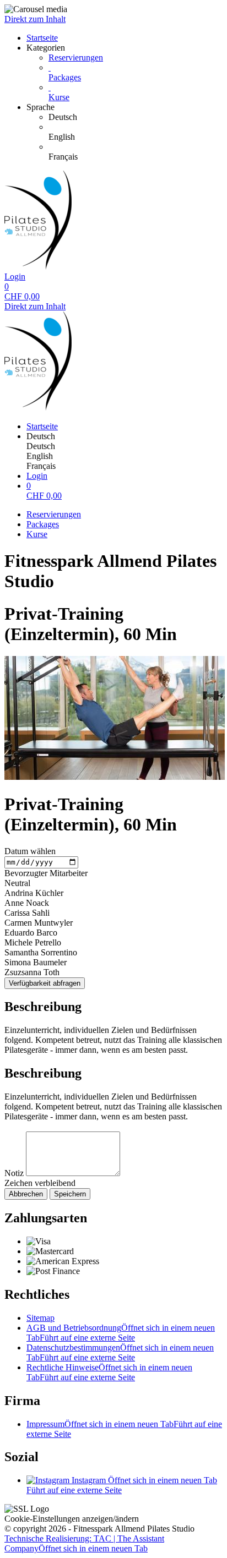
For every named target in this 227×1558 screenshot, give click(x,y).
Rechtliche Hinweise (109, 1372)
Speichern (70, 1194)
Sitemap (40, 1317)
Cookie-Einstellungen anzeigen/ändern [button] (71, 1518)
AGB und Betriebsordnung (120, 1332)
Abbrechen (26, 1194)
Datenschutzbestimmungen (120, 1352)
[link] (135, 117)
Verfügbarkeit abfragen (44, 983)
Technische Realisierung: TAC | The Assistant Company (84, 1543)
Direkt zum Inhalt (35, 19)
